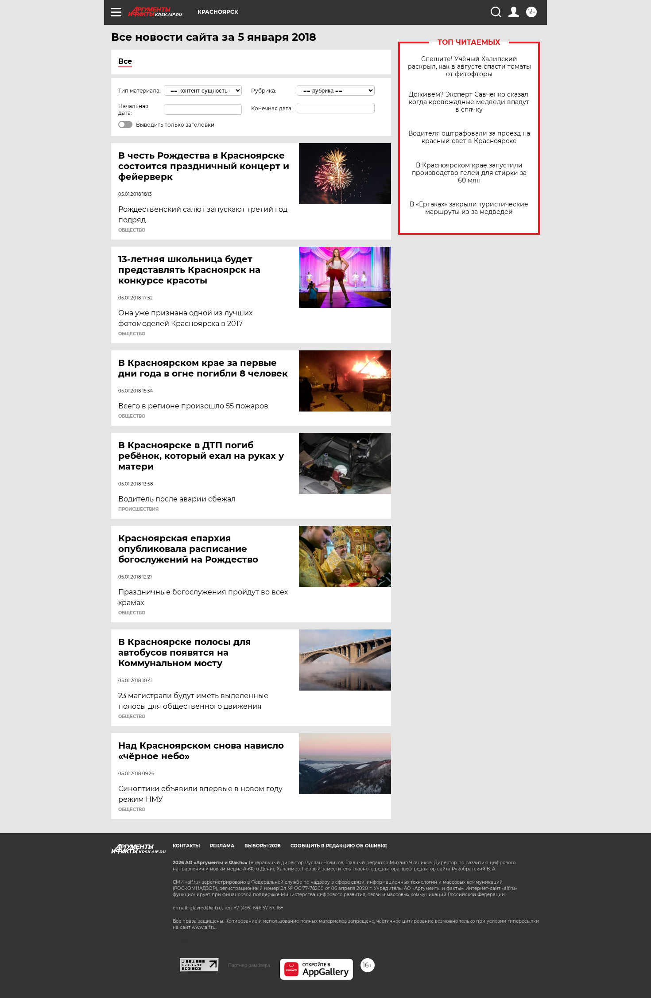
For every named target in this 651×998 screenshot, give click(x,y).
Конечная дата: (272, 108)
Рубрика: (263, 90)
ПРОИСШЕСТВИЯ (138, 509)
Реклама (222, 846)
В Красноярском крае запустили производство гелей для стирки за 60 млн (469, 173)
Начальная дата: (133, 109)
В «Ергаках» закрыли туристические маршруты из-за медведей (469, 208)
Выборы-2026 (262, 846)
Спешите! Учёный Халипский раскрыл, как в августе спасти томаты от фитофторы (469, 66)
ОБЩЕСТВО (131, 230)
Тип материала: (139, 90)
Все (125, 61)
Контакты (186, 846)
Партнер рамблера (249, 965)
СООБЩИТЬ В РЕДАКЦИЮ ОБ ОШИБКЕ (339, 846)
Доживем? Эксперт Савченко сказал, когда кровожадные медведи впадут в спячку (469, 102)
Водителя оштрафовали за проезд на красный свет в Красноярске (469, 137)
